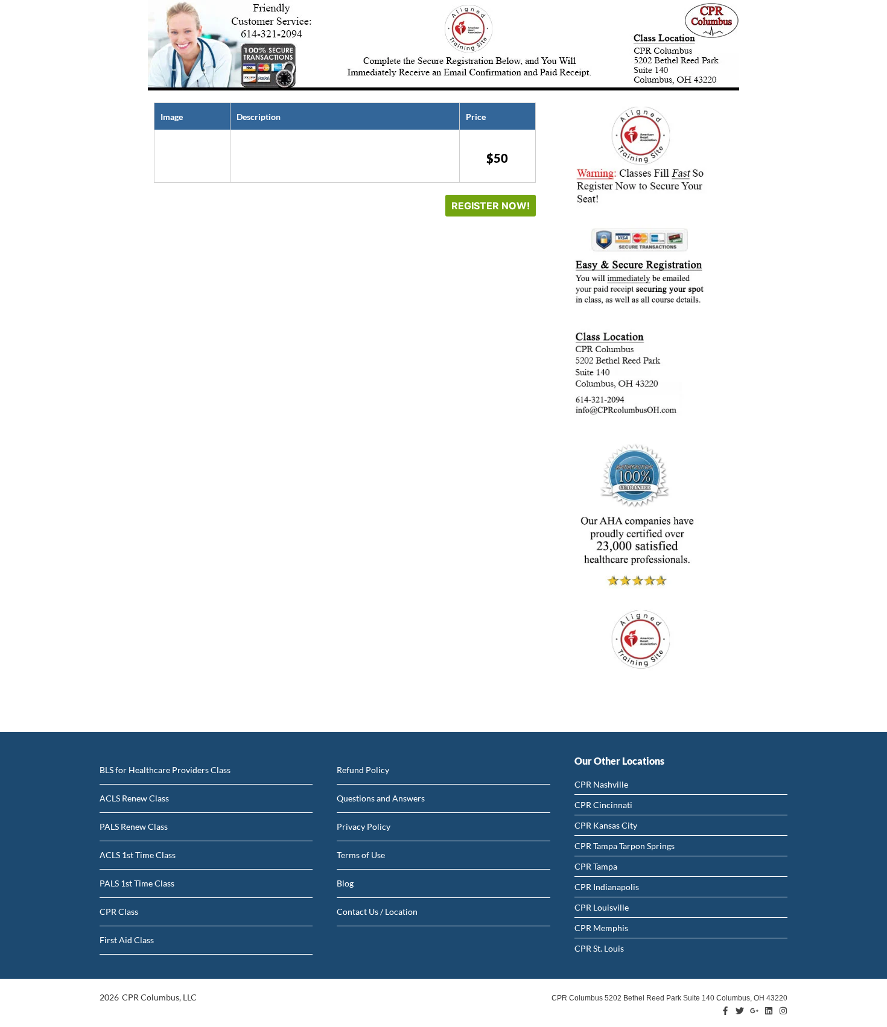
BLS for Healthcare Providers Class (165, 770)
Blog (345, 883)
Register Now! (490, 206)
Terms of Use (361, 855)
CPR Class (119, 911)
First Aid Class (127, 940)
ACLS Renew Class (134, 798)
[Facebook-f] (725, 1010)
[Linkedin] (769, 1010)
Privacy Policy (363, 826)
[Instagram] (783, 1010)
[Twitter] (740, 1010)
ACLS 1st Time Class (138, 855)
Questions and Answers (381, 798)
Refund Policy (363, 770)
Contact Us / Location (377, 911)
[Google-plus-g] (754, 1010)
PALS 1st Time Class (137, 883)
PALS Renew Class (134, 826)
